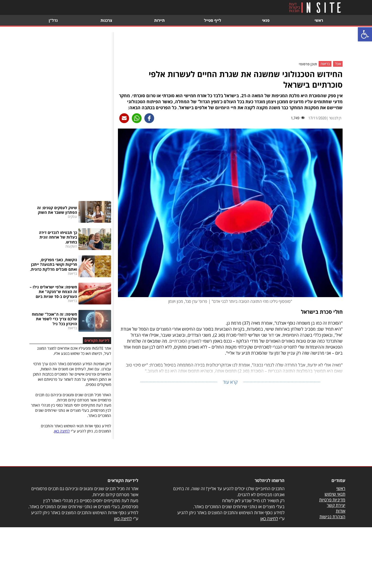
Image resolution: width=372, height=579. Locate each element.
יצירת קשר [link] (336, 505)
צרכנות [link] (106, 20)
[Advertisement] (230, 44)
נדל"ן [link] (53, 20)
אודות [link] (340, 511)
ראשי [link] (319, 20)
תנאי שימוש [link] (335, 494)
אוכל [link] (338, 64)
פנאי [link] (266, 20)
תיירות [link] (159, 20)
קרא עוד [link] (230, 382)
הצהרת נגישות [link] (332, 517)
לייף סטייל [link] (212, 20)
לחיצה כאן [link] (62, 431)
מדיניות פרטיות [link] (332, 500)
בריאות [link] (325, 64)
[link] (365, 34)
